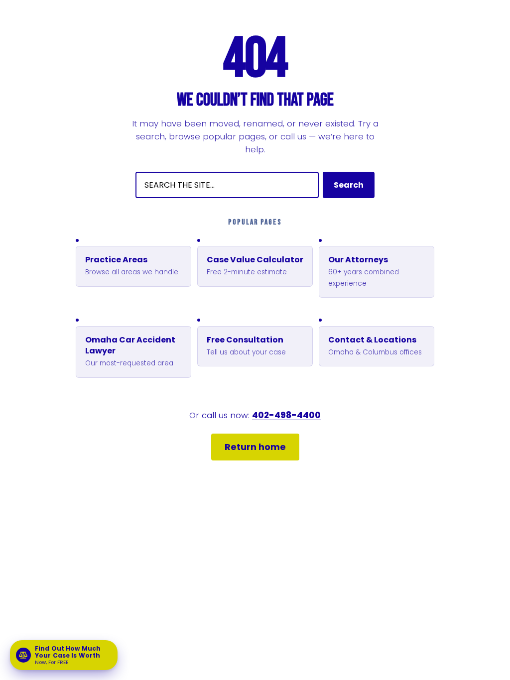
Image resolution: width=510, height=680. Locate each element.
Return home (255, 447)
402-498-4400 (286, 415)
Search (349, 185)
